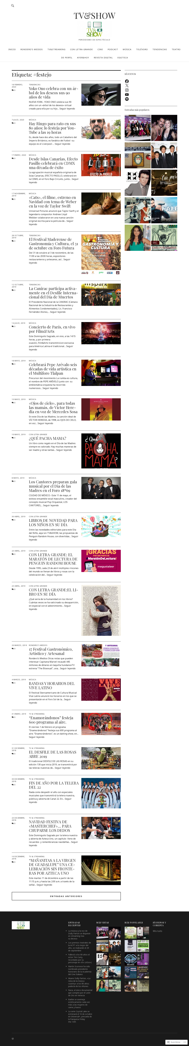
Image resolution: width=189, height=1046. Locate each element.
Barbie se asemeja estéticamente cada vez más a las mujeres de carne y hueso (79, 1003)
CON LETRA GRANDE (81, 49)
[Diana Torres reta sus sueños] (138, 238)
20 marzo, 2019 (19, 645)
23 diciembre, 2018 (18, 819)
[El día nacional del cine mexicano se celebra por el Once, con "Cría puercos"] (164, 183)
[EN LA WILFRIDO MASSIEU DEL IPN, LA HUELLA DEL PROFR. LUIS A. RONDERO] (138, 155)
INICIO (12, 49)
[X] (127, 85)
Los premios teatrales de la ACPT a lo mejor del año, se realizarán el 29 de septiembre (79, 946)
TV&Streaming (56, 49)
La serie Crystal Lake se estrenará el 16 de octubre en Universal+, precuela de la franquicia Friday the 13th (80, 1016)
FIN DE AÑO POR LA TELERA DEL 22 (54, 785)
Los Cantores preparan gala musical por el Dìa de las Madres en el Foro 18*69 (53, 486)
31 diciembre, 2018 (18, 749)
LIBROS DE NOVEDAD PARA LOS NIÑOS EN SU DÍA (53, 522)
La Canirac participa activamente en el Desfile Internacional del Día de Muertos (53, 293)
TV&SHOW (94, 15)
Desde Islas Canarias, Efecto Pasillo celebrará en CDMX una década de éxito (53, 163)
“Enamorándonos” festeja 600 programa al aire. (51, 720)
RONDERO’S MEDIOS (31, 49)
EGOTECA (122, 57)
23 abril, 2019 (18, 551)
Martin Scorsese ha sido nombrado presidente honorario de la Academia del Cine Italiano (79, 970)
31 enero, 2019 (19, 714)
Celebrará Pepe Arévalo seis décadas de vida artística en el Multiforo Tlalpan (53, 369)
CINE (100, 49)
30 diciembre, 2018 (18, 780)
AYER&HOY (83, 57)
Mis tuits (157, 931)
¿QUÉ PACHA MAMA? (47, 438)
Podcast (113, 49)
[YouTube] (127, 94)
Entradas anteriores (66, 896)
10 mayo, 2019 (18, 399)
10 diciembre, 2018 (18, 857)
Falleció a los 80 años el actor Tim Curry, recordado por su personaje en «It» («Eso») (80, 958)
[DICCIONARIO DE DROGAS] (143, 946)
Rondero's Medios (38, 645)
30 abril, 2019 (18, 516)
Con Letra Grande (38, 434)
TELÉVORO (142, 49)
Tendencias (35, 84)
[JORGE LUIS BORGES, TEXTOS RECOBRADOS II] (131, 946)
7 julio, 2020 (18, 120)
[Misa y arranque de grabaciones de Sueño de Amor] (131, 986)
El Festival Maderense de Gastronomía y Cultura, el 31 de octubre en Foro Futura (53, 243)
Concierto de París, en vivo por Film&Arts (52, 329)
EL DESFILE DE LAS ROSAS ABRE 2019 (52, 754)
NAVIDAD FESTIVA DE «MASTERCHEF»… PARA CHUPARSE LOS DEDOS (50, 826)
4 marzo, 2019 (19, 679)
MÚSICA (127, 49)
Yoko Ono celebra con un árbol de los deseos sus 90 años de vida (53, 93)
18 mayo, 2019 (18, 361)
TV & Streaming (37, 714)
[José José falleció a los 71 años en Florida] (138, 183)
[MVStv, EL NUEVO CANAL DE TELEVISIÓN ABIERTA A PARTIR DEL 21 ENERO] (138, 128)
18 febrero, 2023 (17, 85)
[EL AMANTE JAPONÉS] (143, 972)
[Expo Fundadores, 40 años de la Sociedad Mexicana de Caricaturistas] (164, 238)
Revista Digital (103, 57)
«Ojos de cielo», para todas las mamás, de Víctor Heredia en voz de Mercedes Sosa (53, 407)
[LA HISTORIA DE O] (143, 933)
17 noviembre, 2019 (19, 194)
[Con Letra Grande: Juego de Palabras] (131, 972)
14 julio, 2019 (18, 323)
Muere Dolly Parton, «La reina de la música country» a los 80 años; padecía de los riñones (79, 982)
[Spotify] (127, 99)
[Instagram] (127, 90)
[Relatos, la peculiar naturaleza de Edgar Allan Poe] (143, 959)
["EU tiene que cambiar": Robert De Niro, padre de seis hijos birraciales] (164, 155)
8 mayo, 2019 (18, 478)
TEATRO (176, 49)
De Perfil (66, 57)
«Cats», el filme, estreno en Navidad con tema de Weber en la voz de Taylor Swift (52, 201)
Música (32, 120)
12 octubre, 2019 (18, 285)
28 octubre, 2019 (18, 236)
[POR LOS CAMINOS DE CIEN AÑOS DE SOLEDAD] (131, 933)
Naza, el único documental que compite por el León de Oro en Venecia (80, 993)
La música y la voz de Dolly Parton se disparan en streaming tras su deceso (79, 934)
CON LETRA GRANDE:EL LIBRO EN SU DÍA (53, 592)
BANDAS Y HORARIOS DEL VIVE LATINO (52, 685)
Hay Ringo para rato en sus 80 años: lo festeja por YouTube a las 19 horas (52, 128)
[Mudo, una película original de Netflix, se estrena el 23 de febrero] (131, 959)
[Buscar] (12, 5)
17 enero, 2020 (19, 155)
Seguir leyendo (67, 108)
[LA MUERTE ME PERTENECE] (143, 986)
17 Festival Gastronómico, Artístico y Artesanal (51, 651)
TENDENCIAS (159, 49)
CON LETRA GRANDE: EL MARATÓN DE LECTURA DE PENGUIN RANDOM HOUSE (53, 559)
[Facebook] (127, 81)
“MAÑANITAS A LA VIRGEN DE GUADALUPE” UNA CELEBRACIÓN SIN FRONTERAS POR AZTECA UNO (52, 867)
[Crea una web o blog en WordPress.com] (13, 1038)
